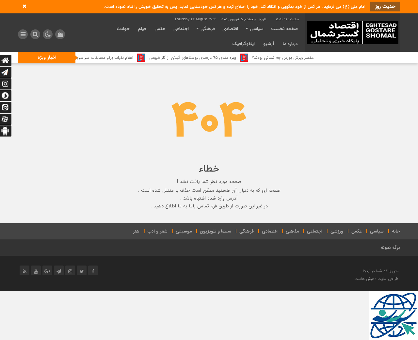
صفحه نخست (284, 28)
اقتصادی (230, 28)
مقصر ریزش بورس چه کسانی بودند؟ (291, 57)
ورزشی (336, 231)
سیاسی (257, 28)
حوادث (123, 28)
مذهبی (292, 231)
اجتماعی (181, 28)
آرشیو (268, 43)
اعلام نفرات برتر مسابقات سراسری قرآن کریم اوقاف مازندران (90, 57)
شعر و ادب (158, 231)
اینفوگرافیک (243, 43)
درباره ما (290, 43)
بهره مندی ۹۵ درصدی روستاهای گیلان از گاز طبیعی (200, 57)
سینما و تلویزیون (215, 231)
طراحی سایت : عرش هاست (376, 279)
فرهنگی (208, 28)
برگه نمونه (390, 247)
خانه (396, 231)
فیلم (142, 28)
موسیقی (184, 231)
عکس (159, 28)
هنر (136, 231)
